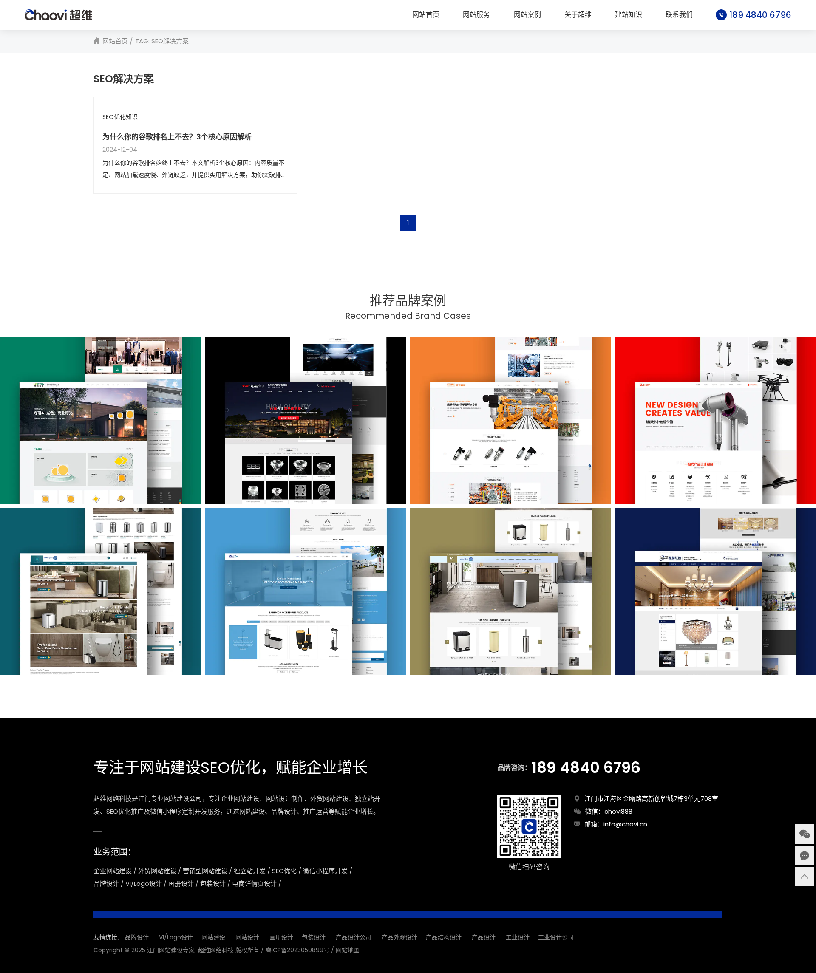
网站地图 (348, 950)
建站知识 (628, 14)
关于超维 (578, 14)
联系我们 (679, 14)
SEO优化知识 (120, 117)
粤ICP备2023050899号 (297, 950)
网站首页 (425, 14)
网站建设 (213, 937)
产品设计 (484, 937)
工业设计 (518, 937)
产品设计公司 (353, 937)
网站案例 (527, 14)
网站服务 (476, 14)
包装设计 (314, 937)
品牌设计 (137, 937)
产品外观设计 (399, 937)
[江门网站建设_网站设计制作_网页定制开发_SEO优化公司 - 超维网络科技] (58, 15)
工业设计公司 (556, 937)
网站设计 (247, 937)
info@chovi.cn (625, 824)
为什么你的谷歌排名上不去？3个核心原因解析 (177, 137)
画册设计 (281, 937)
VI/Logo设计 (176, 937)
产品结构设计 (444, 937)
